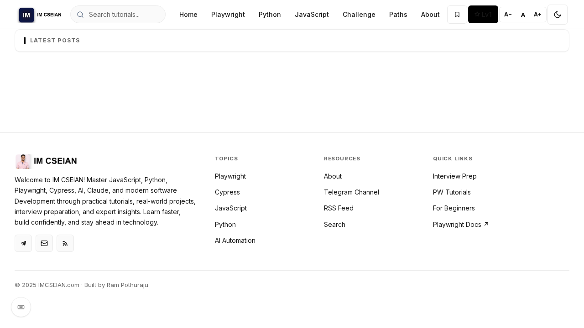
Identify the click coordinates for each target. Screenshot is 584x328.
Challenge (359, 14)
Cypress (227, 192)
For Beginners (454, 208)
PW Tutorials (452, 192)
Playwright (228, 14)
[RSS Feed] (65, 243)
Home (188, 14)
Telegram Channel (351, 192)
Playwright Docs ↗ (461, 224)
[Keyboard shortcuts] (21, 307)
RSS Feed (339, 208)
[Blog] (44, 243)
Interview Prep (455, 176)
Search (334, 224)
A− (508, 14)
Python (270, 14)
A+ (538, 14)
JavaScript (312, 14)
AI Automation (235, 240)
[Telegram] (23, 243)
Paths (398, 14)
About (430, 14)
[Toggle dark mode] (558, 15)
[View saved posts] (457, 14)
